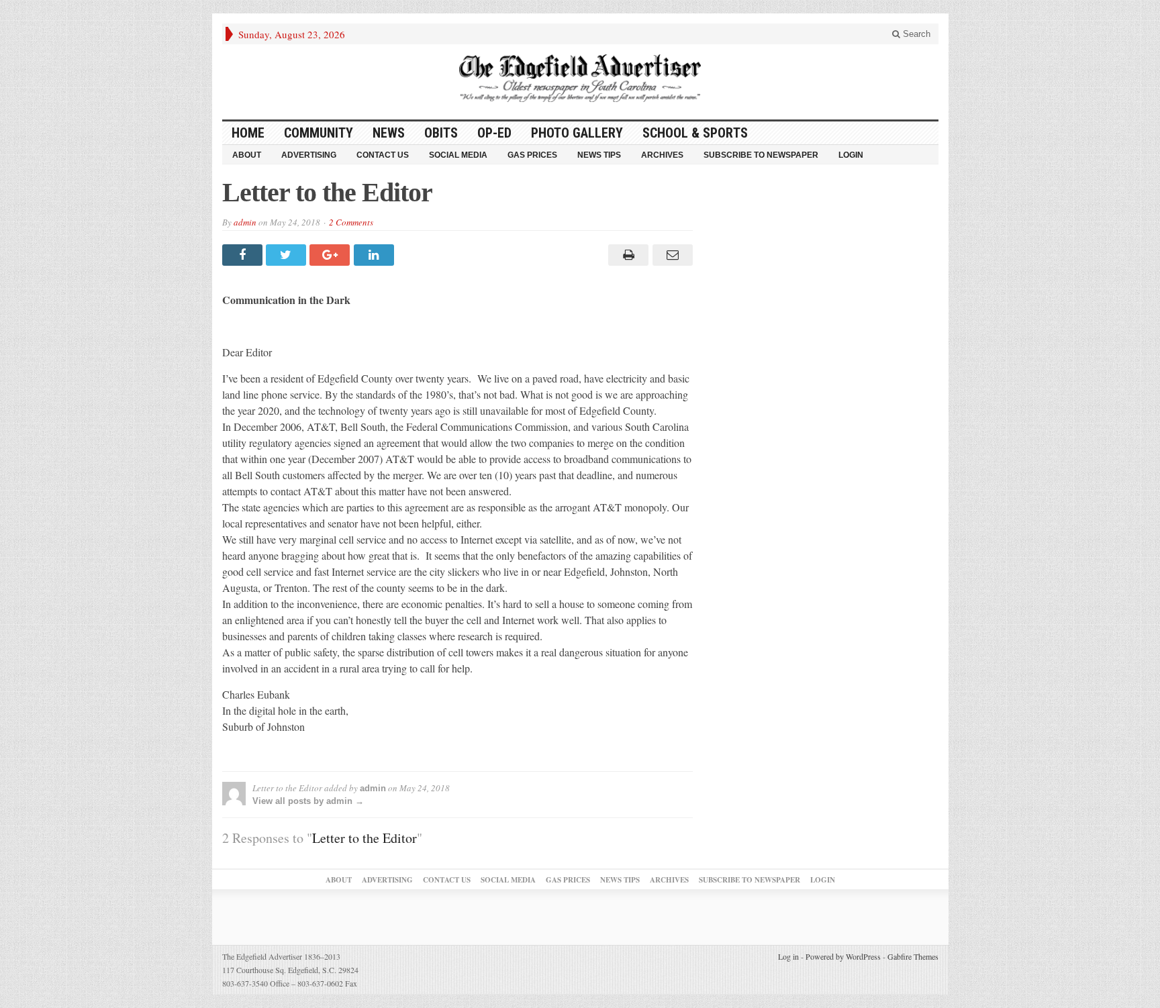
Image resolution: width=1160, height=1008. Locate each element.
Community (318, 133)
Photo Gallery (577, 133)
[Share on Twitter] (287, 255)
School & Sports (695, 133)
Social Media (458, 155)
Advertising (308, 155)
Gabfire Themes (912, 956)
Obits (441, 133)
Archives (662, 155)
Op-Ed (494, 133)
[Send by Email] (670, 255)
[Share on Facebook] (244, 255)
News (389, 133)
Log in (788, 956)
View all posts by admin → (308, 801)
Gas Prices (532, 155)
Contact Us (382, 155)
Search (915, 34)
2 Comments (351, 222)
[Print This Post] (626, 255)
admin (245, 222)
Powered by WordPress (843, 956)
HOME (248, 133)
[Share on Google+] (331, 255)
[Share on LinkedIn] (375, 255)
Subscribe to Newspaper (761, 155)
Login (850, 155)
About (246, 155)
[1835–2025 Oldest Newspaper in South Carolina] (580, 78)
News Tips (599, 155)
